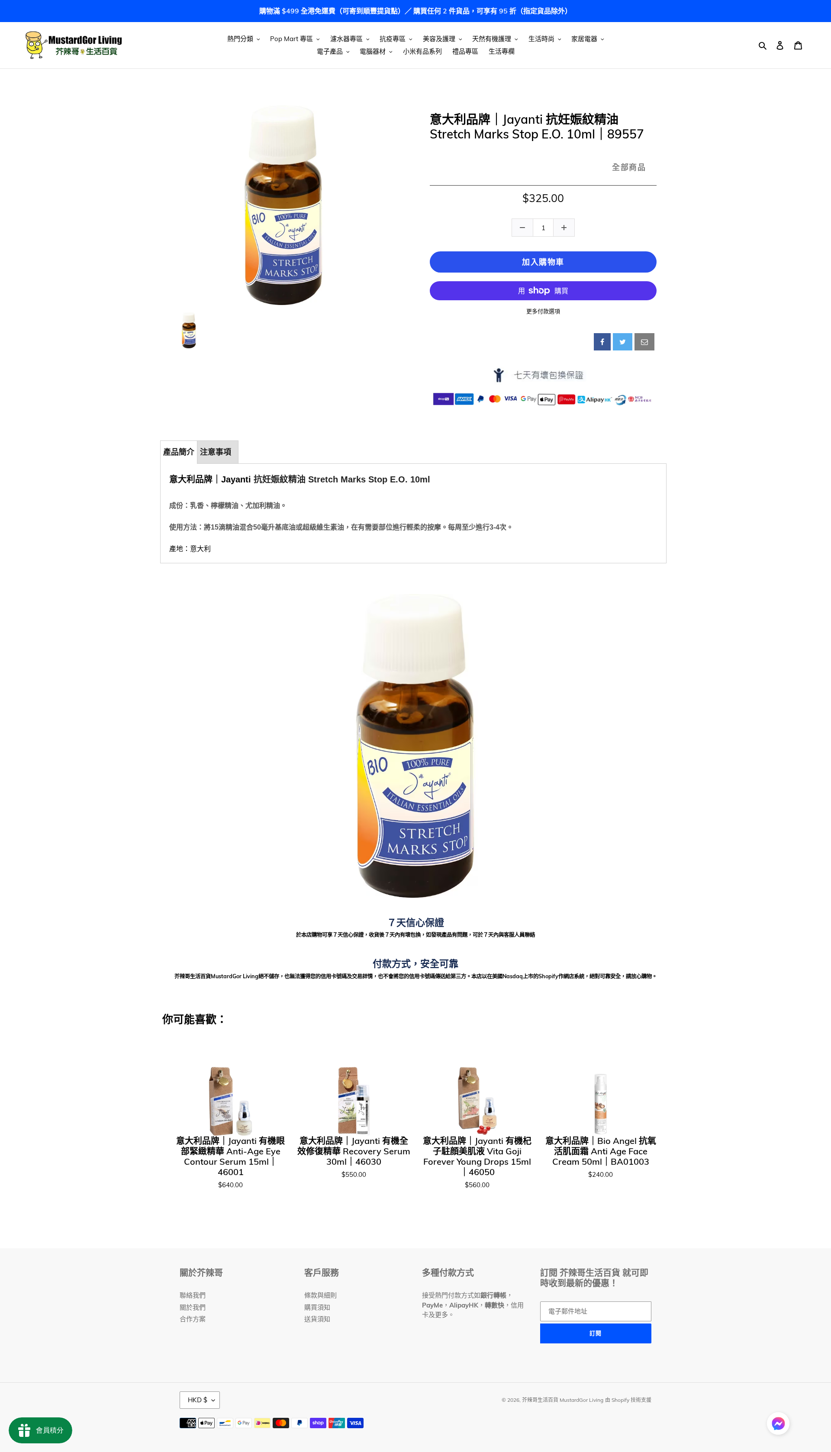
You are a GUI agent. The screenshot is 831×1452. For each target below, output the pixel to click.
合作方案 (193, 1319)
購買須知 (317, 1307)
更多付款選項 (543, 311)
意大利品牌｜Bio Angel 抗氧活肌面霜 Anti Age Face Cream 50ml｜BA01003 (600, 1151)
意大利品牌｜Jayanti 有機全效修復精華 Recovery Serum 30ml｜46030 (353, 1151)
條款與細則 (320, 1295)
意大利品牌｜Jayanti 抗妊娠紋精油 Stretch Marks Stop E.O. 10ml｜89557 (537, 126)
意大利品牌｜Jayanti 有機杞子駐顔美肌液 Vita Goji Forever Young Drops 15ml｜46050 (477, 1156)
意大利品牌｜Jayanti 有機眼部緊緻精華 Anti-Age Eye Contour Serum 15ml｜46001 (230, 1156)
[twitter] (622, 341)
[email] (644, 341)
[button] (778, 1425)
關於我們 (193, 1307)
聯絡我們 (193, 1295)
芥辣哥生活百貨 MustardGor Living (562, 1400)
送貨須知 (317, 1319)
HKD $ (197, 1400)
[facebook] (602, 341)
